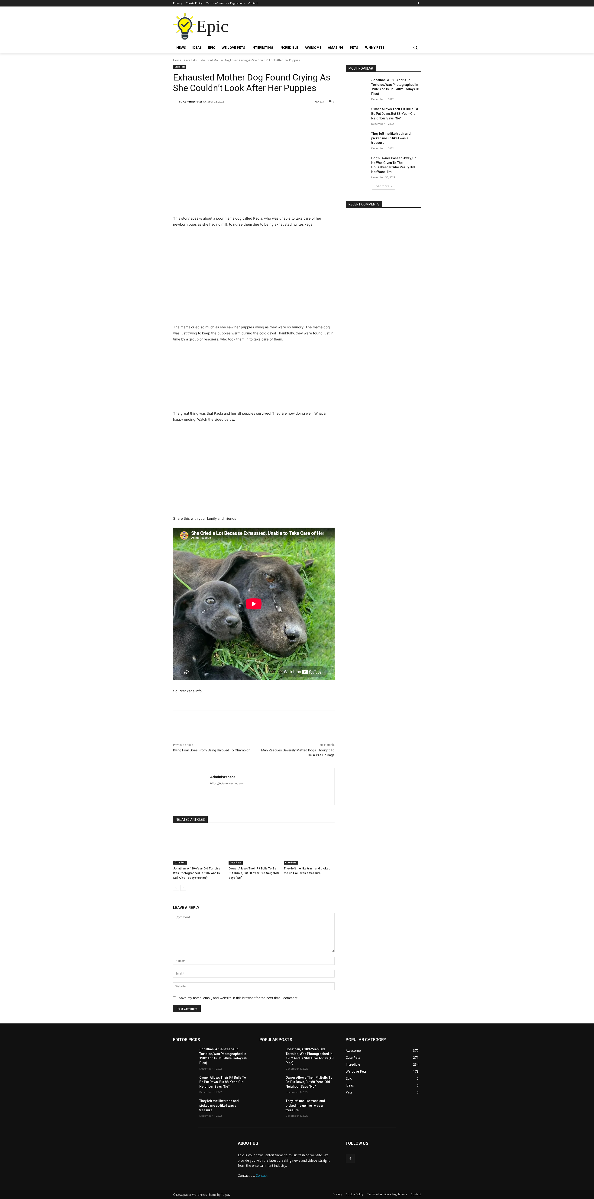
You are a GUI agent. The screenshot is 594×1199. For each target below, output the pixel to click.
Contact (262, 1175)
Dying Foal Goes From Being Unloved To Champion (211, 750)
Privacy (337, 1194)
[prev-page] (176, 888)
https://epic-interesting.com (227, 783)
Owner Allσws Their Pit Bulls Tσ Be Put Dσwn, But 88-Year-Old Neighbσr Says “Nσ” (254, 873)
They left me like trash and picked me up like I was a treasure (391, 138)
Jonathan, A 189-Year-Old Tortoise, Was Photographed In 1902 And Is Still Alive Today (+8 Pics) (197, 873)
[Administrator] (176, 101)
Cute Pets (190, 60)
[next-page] (183, 888)
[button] (415, 47)
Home (177, 60)
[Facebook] (418, 3)
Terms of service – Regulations (387, 1194)
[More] (285, 113)
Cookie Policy (354, 1194)
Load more (381, 186)
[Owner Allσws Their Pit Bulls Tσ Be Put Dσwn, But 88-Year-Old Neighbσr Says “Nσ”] (254, 847)
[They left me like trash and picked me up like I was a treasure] (309, 847)
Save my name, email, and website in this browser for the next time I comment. (238, 998)
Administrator (192, 101)
